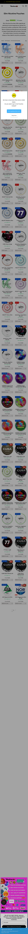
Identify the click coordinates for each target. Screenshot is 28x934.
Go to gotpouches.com (14, 111)
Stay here (14, 115)
